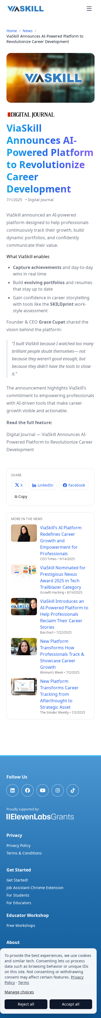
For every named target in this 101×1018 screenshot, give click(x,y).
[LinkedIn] (12, 790)
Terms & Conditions (24, 853)
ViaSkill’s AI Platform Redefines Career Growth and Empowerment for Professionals (61, 541)
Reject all (26, 1004)
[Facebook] (27, 790)
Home (11, 30)
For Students (17, 895)
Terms (23, 982)
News (28, 30)
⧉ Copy (21, 496)
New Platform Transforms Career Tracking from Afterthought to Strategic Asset (59, 694)
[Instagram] (58, 790)
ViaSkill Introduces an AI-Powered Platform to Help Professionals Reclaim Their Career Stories (64, 614)
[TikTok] (73, 790)
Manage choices (19, 991)
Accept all (70, 1004)
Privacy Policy (18, 845)
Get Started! (17, 880)
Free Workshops (20, 925)
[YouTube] (42, 790)
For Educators (18, 902)
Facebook (76, 485)
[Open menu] (89, 8)
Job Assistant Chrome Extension (35, 887)
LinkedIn (45, 485)
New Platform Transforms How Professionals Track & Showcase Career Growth (62, 654)
